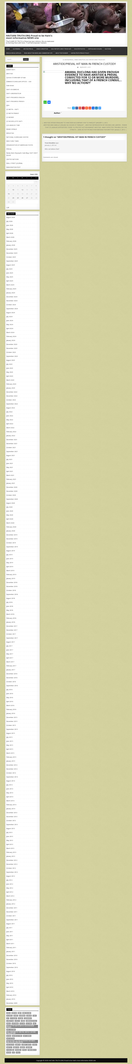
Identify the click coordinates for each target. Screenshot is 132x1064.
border (16, 1016)
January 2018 (10, 622)
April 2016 (9, 701)
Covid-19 (17, 1021)
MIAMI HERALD (11, 129)
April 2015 (9, 749)
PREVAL (9, 149)
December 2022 (11, 392)
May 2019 (9, 563)
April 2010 (9, 987)
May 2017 (9, 654)
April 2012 (9, 892)
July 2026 (9, 221)
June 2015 (9, 741)
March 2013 (10, 848)
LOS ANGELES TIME (13, 125)
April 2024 (9, 328)
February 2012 (11, 900)
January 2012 (10, 904)
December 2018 (11, 582)
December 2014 (11, 765)
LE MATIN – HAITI (12, 109)
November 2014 (11, 769)
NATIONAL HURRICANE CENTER (17, 137)
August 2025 (10, 265)
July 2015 (9, 737)
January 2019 (10, 578)
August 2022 (10, 408)
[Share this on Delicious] (99, 108)
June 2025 (9, 273)
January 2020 (10, 531)
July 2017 (9, 646)
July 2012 (9, 880)
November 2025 (11, 253)
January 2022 (10, 436)
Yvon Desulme (50, 143)
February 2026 (11, 241)
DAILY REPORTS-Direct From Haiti (61, 49)
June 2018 (9, 606)
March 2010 (10, 991)
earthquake (15, 1023)
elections (28, 1023)
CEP (8, 1018)
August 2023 (10, 360)
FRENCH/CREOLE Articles (13, 53)
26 (22, 198)
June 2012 (9, 884)
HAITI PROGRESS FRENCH (15, 101)
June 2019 (9, 559)
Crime (22, 1021)
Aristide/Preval (28, 49)
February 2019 (11, 574)
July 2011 (9, 928)
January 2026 (10, 245)
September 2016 (12, 686)
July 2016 (9, 689)
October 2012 (11, 868)
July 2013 (9, 832)
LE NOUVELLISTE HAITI (14, 121)
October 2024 (11, 305)
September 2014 (12, 777)
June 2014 (9, 789)
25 (18, 198)
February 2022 (11, 432)
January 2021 (10, 483)
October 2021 (11, 447)
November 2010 (11, 959)
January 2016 (10, 713)
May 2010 (9, 983)
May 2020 (9, 515)
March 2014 (10, 801)
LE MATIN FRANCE (12, 113)
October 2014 (11, 773)
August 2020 (10, 503)
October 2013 (11, 820)
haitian (9, 1036)
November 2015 (11, 721)
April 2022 (9, 424)
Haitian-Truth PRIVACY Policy (80, 53)
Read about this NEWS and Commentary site (38, 53)
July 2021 (9, 459)
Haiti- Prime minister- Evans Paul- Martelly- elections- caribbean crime (21, 1032)
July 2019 (9, 555)
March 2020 (10, 523)
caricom (29, 1016)
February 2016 (11, 709)
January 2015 (10, 761)
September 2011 (12, 920)
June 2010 (9, 979)
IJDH (7, 105)
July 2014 (9, 785)
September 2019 (12, 547)
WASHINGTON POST (13, 167)
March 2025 (10, 285)
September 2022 (12, 404)
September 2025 (12, 261)
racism (9, 1052)
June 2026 (9, 225)
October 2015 (11, 725)
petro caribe (10, 1050)
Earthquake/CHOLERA (95, 49)
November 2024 (11, 301)
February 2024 (11, 336)
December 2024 (11, 297)
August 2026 (10, 217)
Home (8, 49)
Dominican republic (31, 1021)
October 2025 (11, 257)
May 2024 (9, 324)
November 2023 (11, 348)
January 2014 (10, 809)
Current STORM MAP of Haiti (16, 77)
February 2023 (11, 384)
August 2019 (10, 551)
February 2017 (11, 666)
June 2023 (9, 368)
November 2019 (11, 539)
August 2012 (10, 876)
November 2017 (11, 630)
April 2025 (9, 281)
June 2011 (9, 932)
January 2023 (10, 388)
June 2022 (9, 416)
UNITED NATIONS (12, 159)
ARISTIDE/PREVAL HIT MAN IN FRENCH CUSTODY (84, 64)
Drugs (8, 1023)
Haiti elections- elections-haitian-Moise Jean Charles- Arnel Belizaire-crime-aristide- (21, 1041)
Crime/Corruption (42, 49)
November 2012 (11, 864)
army (19, 1013)
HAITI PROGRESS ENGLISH (15, 97)
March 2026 (10, 237)
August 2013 (10, 828)
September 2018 (12, 594)
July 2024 (9, 316)
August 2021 (10, 455)
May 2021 (9, 467)
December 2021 (11, 439)
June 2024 (9, 320)
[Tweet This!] (73, 108)
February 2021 (11, 479)
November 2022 (11, 396)
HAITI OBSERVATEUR (13, 93)
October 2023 (11, 352)
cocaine (20, 1018)
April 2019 (9, 566)
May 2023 (9, 372)
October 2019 (11, 543)
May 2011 (9, 936)
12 (22, 190)
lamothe (18, 1045)
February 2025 (11, 289)
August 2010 (10, 971)
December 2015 (11, 717)
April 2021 (9, 471)
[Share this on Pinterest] (83, 108)
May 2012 (9, 888)
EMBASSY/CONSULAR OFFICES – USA (18, 81)
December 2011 (11, 908)
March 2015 (10, 753)
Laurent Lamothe (26, 1045)
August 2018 (10, 598)
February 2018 (11, 618)
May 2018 (9, 610)
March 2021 (10, 475)
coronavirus (27, 1018)
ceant (34, 1016)
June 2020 (9, 511)
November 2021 (11, 443)
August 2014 (10, 781)
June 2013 (9, 836)
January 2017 (10, 670)
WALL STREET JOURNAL (14, 163)
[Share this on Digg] (93, 108)
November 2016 (11, 678)
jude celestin (10, 1045)
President (18, 1050)
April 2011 (9, 939)
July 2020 (9, 507)
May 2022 (9, 420)
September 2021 (12, 451)
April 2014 (9, 797)
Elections (108, 49)
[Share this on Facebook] (76, 108)
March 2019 (10, 570)
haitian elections (17, 1036)
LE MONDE (10, 117)
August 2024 (10, 312)
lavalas (35, 1045)
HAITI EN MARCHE (12, 89)
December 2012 (11, 860)
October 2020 (11, 495)
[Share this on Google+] (80, 108)
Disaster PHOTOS (79, 49)
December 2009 (11, 1003)
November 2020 (11, 491)
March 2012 (10, 896)
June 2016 (9, 693)
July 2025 (9, 269)
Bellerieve (9, 1016)
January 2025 (10, 293)
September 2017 (12, 638)
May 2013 (9, 840)
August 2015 (10, 733)
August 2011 (10, 924)
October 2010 (11, 963)
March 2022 (10, 428)
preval (24, 1050)
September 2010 (12, 967)
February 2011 (11, 947)
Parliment (29, 1047)
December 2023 (11, 344)
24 (13, 198)
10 (13, 190)
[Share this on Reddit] (86, 108)
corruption (10, 1021)
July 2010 (9, 975)
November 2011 (11, 912)
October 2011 (11, 916)
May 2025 (9, 277)
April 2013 (9, 844)
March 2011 (10, 943)
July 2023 (9, 364)
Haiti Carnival (27, 1036)
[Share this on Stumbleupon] (90, 108)
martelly (9, 1047)
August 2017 (10, 642)
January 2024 (10, 340)
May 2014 (9, 793)
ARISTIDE (9, 74)
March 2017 (10, 662)
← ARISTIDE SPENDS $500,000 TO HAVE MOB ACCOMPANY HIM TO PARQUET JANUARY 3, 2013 (75, 123)
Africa (8, 1013)
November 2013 (11, 816)
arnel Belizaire (27, 1013)
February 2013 (11, 852)
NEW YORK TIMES (12, 141)
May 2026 (9, 229)
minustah (16, 1047)
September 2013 (12, 824)
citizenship (14, 1018)
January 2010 (10, 999)
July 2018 (9, 602)
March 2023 (10, 380)
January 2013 (10, 856)
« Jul (7, 207)
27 (27, 198)
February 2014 (11, 805)
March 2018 (10, 614)
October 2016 (11, 682)
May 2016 (9, 697)
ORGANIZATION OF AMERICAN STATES (19, 145)
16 (9, 194)
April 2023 (9, 376)
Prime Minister (32, 1050)
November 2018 (11, 586)
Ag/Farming (16, 49)
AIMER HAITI (10, 70)
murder (22, 1047)
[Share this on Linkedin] (96, 108)
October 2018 (11, 590)
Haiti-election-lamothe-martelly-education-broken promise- (20, 1026)
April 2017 (9, 658)
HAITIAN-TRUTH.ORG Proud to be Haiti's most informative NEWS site (29, 36)
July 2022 (9, 412)
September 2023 (12, 356)
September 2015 (12, 729)
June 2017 (9, 650)
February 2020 (11, 527)
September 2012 (12, 872)
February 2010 (11, 995)
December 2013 (11, 813)
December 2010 (11, 955)
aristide (14, 1013)
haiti (34, 1023)
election (22, 1023)
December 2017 (11, 626)
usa (13, 1052)
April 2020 (9, 519)
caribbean (22, 1016)
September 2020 (12, 499)
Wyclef (18, 1052)
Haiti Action (10, 85)
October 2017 (11, 634)
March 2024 (10, 332)
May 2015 (9, 745)
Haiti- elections (11, 1030)
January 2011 (10, 951)
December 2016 (11, 674)
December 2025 (11, 249)
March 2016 (10, 705)
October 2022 (11, 400)
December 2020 (11, 487)
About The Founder (61, 53)
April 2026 (9, 233)
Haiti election (10, 1038)
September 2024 (12, 309)
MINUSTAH (10, 133)
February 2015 (11, 757)
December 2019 (11, 535)
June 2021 (9, 463)
